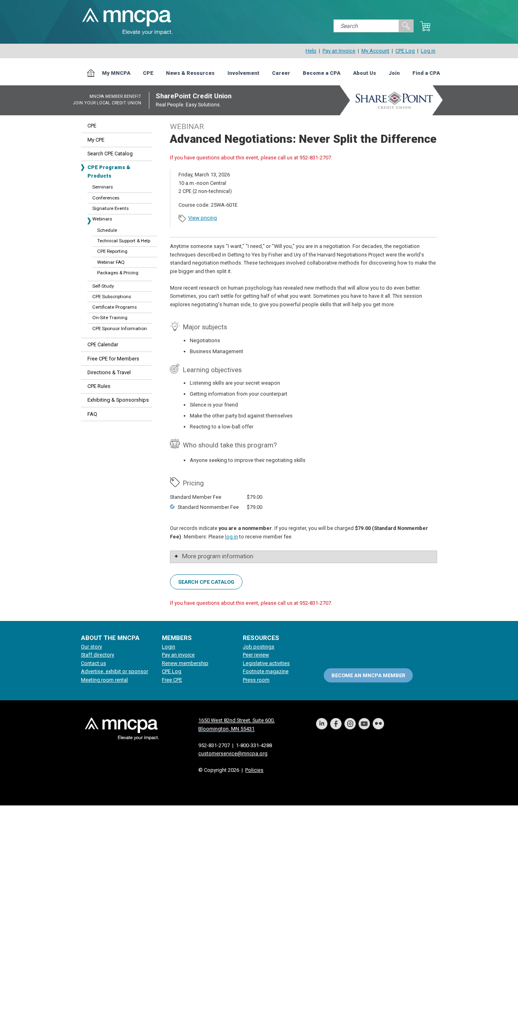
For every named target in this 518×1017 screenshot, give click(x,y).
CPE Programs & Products (108, 171)
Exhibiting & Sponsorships (118, 400)
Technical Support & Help (123, 241)
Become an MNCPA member (368, 675)
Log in (428, 51)
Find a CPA (426, 73)
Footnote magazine (266, 671)
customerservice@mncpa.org (232, 753)
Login (168, 647)
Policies (254, 770)
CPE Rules (98, 386)
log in (231, 537)
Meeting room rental (104, 680)
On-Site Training (109, 317)
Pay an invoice (178, 655)
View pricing (202, 218)
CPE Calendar (102, 344)
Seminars (102, 187)
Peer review (256, 655)
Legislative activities (266, 663)
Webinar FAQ (111, 262)
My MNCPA (116, 73)
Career (281, 73)
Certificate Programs (114, 307)
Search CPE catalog (206, 581)
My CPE (95, 140)
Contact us (93, 663)
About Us (364, 73)
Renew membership (185, 663)
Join (394, 73)
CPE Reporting (112, 251)
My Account (375, 51)
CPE (148, 73)
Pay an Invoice (339, 51)
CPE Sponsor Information (119, 328)
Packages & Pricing (117, 272)
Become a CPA (321, 73)
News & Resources (190, 73)
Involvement (243, 73)
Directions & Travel (109, 372)
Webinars (102, 219)
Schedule (107, 230)
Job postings (258, 647)
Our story (91, 647)
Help (311, 51)
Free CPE (172, 680)
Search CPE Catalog (110, 153)
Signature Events (110, 208)
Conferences (105, 198)
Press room (256, 680)
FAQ (92, 414)
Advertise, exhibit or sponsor (114, 671)
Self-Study (103, 286)
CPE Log (405, 51)
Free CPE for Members (113, 359)
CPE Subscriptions (111, 296)
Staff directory (97, 655)
